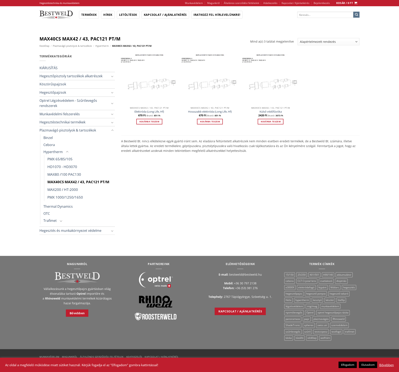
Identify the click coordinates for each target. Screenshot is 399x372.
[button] (346, 3)
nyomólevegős (294, 312)
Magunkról (213, 3)
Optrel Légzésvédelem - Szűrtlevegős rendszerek (68, 103)
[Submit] (356, 15)
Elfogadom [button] (347, 365)
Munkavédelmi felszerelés (59, 114)
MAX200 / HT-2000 (62, 189)
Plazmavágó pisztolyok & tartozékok (72, 45)
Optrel (310, 312)
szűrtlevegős (293, 331)
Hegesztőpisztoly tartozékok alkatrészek (70, 76)
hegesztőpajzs (294, 293)
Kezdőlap (44, 45)
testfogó (336, 331)
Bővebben (386, 365)
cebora (290, 280)
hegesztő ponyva (316, 293)
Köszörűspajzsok (52, 84)
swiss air (322, 325)
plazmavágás (321, 318)
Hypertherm (102, 45)
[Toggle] (112, 76)
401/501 (314, 274)
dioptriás (341, 280)
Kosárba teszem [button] (149, 121)
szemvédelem (339, 325)
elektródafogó (306, 287)
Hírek (107, 15)
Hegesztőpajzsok (52, 92)
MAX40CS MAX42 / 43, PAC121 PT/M (78, 181)
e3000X (290, 287)
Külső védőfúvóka (271, 111)
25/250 (302, 274)
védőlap (311, 337)
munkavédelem (330, 306)
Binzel (48, 137)
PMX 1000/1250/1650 (65, 197)
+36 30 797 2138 (245, 283)
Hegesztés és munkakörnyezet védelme (70, 230)
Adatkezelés (270, 3)
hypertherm (302, 300)
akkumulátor (344, 274)
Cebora (49, 144)
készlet (330, 300)
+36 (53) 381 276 (246, 288)
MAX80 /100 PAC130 (64, 174)
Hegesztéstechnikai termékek (62, 122)
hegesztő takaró (339, 293)
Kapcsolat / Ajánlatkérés (295, 3)
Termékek (89, 15)
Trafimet (50, 220)
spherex (308, 325)
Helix (288, 300)
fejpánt (322, 287)
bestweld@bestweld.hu (245, 274)
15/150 (290, 274)
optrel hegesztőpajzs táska (333, 312)
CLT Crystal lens (307, 280)
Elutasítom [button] (368, 365)
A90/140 (328, 274)
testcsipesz (321, 331)
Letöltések (128, 15)
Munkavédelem (194, 3)
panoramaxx (293, 318)
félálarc (334, 287)
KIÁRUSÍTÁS (48, 68)
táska (289, 337)
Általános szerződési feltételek (241, 3)
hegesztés (349, 287)
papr (306, 318)
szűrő (307, 331)
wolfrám (325, 337)
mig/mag (312, 306)
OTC (46, 213)
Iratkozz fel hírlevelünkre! (216, 15)
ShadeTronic (293, 325)
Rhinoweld (339, 318)
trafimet (349, 331)
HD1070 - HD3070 (62, 166)
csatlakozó (326, 280)
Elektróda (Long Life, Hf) (149, 111)
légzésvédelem (294, 306)
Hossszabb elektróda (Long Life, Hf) (210, 111)
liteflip (341, 300)
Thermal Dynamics (58, 206)
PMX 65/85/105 (60, 159)
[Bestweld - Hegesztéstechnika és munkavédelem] (56, 15)
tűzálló (299, 337)
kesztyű (317, 300)
